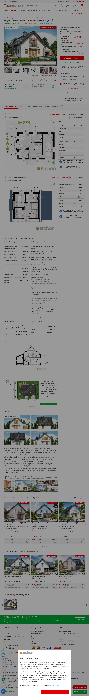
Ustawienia (35, 692)
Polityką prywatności (53, 685)
